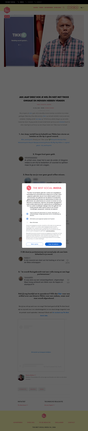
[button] (44, 222)
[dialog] (44, 215)
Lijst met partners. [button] (50, 231)
